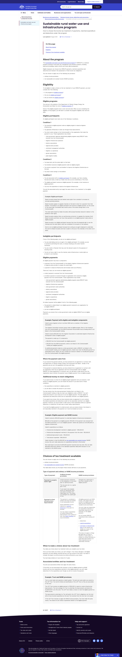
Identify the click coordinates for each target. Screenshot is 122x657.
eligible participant (55, 95)
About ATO (22, 640)
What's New (81, 1)
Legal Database (72, 1)
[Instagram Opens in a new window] (101, 640)
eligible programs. (67, 106)
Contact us (79, 627)
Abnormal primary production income (54, 19)
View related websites (50, 652)
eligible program (58, 92)
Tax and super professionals (83, 12)
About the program (51, 47)
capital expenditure (85, 523)
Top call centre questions (83, 624)
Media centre (23, 624)
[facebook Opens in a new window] (94, 640)
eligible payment (59, 97)
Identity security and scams (83, 630)
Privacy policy (39, 640)
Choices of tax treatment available (55, 52)
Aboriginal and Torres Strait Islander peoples (60, 627)
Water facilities (69, 516)
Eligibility (48, 49)
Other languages (52, 633)
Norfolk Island (52, 630)
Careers (30, 640)
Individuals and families (44, 12)
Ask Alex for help (107, 655)
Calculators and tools (26, 633)
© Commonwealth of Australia (36, 652)
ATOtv (48, 640)
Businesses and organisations (62, 12)
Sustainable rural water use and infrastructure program (27, 23)
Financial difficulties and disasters (85, 633)
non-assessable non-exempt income (76, 440)
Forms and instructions (26, 627)
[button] (66, 37)
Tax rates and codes (25, 630)
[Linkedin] (98, 640)
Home (32, 12)
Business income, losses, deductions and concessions (75, 17)
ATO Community (61, 1)
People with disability (54, 624)
